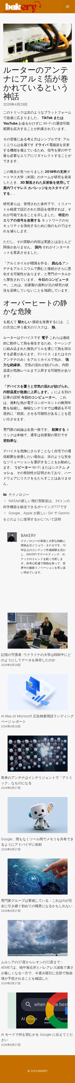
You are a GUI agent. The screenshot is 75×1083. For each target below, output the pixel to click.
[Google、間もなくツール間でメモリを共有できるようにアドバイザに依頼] (38, 830)
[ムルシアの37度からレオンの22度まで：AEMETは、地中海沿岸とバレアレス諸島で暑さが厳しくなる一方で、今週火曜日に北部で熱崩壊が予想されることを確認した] (38, 953)
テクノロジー (19, 495)
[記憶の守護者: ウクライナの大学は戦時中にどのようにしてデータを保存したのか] (38, 646)
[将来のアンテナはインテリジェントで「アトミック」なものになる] (38, 769)
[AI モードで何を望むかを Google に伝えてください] (38, 1026)
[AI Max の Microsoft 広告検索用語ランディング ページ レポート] (38, 707)
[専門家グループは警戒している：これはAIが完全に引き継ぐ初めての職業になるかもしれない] (38, 892)
